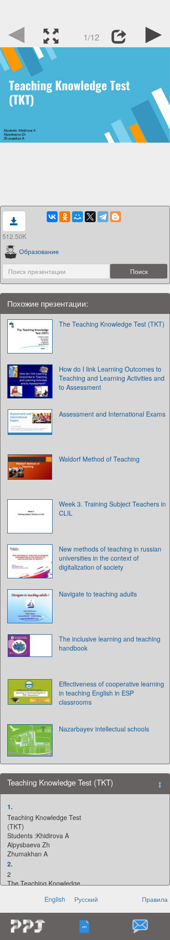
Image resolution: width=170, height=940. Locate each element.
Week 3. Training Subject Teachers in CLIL (112, 508)
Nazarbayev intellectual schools (104, 728)
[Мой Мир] (77, 216)
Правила (155, 899)
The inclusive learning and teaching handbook (109, 643)
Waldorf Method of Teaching (99, 458)
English (54, 899)
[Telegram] (102, 216)
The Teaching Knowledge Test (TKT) (112, 323)
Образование (39, 251)
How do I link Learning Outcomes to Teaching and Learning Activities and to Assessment (112, 378)
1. (10, 806)
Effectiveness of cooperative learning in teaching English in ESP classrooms (111, 692)
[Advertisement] (85, 11)
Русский (86, 899)
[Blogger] (115, 216)
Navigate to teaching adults (98, 593)
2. (10, 863)
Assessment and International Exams (112, 413)
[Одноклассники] (64, 216)
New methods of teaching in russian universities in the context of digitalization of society (110, 558)
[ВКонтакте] (52, 216)
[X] (90, 216)
